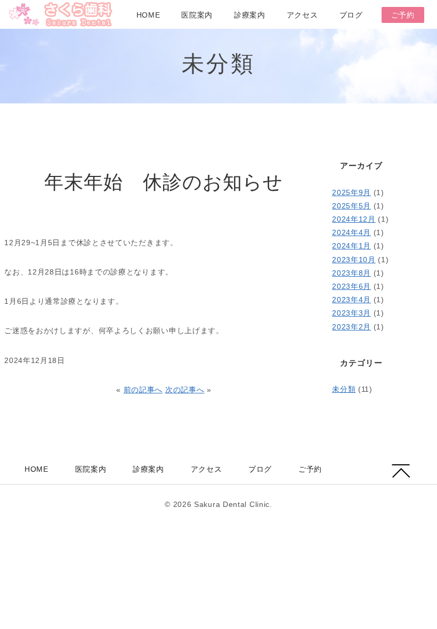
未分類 (343, 389)
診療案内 (249, 15)
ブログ (351, 15)
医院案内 (197, 15)
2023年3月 (351, 313)
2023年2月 (351, 326)
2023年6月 (351, 286)
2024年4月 (351, 232)
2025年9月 (351, 192)
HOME (148, 15)
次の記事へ (185, 389)
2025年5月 (351, 205)
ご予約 (403, 15)
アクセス (302, 15)
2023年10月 (354, 259)
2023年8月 (351, 273)
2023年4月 (351, 299)
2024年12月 (354, 219)
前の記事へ (143, 389)
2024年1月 (351, 245)
